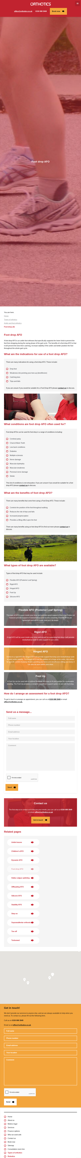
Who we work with (14, 1135)
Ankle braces (16, 842)
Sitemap (11, 1145)
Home (6, 316)
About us (11, 1120)
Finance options (14, 1131)
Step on (14, 913)
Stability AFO (16, 905)
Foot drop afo (9, 327)
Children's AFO (17, 851)
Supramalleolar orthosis (21, 922)
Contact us (12, 1138)
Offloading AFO (17, 887)
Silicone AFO (16, 896)
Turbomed (15, 940)
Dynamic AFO (16, 860)
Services (11, 1127)
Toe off (14, 931)
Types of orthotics (10, 320)
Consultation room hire (16, 1149)
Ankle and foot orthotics (13, 323)
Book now (11, 1142)
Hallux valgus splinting (20, 878)
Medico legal (12, 1124)
